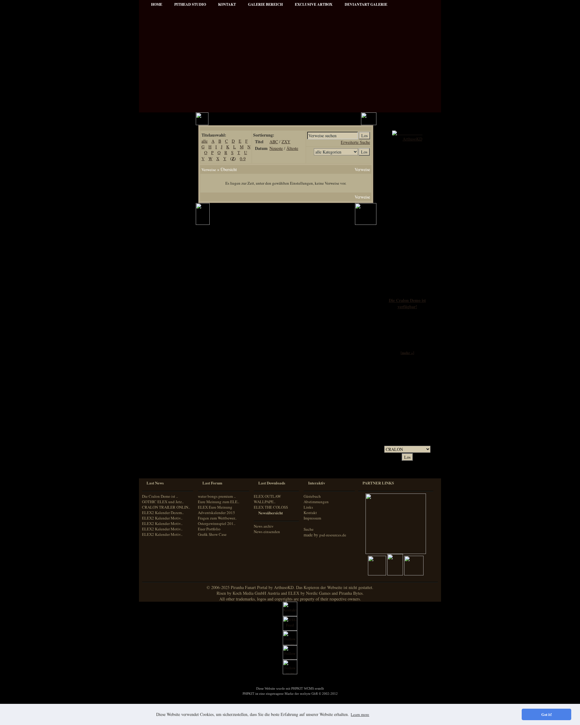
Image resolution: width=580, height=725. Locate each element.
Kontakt (310, 512)
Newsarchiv (157, 167)
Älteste (292, 148)
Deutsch (153, 427)
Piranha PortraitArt (163, 267)
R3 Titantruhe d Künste (166, 344)
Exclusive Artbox (314, 4)
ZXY (286, 141)
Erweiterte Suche (355, 142)
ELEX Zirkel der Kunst (166, 335)
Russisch (154, 455)
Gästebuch (312, 496)
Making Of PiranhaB (164, 251)
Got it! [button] (546, 714)
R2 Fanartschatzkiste (164, 327)
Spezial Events (159, 235)
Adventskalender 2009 (165, 360)
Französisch (156, 438)
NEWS (153, 134)
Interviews (156, 219)
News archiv (264, 526)
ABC (273, 141)
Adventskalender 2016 (165, 393)
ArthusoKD (412, 139)
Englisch (153, 432)
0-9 (243, 158)
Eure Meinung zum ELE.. (218, 501)
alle (204, 141)
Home (156, 4)
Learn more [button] (360, 714)
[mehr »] (407, 352)
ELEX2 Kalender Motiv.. (162, 518)
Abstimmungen (316, 501)
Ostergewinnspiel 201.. (216, 523)
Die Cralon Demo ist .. (160, 496)
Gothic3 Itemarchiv (163, 319)
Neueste (276, 148)
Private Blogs (158, 227)
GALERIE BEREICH (265, 4)
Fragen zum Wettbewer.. (217, 518)
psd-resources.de (332, 535)
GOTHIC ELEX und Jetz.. (163, 501)
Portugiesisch (157, 450)
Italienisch (155, 444)
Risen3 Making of (161, 303)
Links (308, 507)
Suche (309, 529)
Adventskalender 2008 (165, 352)
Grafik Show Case (212, 534)
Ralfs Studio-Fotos (162, 259)
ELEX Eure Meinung (215, 507)
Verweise (208, 169)
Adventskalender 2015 (165, 384)
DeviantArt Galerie (366, 4)
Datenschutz (157, 183)
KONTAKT (227, 4)
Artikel (153, 151)
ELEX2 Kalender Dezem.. (163, 512)
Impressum (157, 175)
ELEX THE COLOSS (271, 507)
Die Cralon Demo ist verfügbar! (407, 303)
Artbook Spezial (160, 243)
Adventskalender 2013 (165, 368)
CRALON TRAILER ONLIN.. (166, 507)
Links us (154, 159)
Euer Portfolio (209, 529)
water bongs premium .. (217, 496)
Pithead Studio (190, 4)
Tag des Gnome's (161, 311)
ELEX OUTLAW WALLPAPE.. (267, 499)
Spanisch (154, 461)
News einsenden (267, 531)
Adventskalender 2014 (165, 376)
